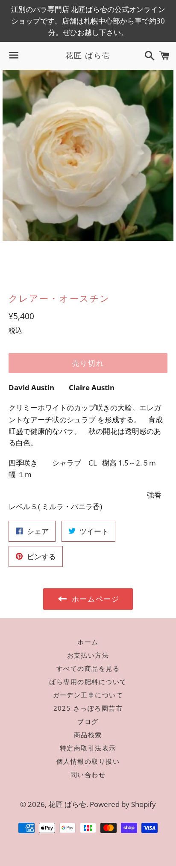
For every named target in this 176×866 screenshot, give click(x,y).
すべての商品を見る (88, 668)
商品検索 (88, 734)
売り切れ (88, 363)
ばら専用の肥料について (88, 681)
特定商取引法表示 (88, 748)
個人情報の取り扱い (88, 761)
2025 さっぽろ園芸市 (88, 708)
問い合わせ (88, 774)
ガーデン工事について (88, 695)
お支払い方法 (88, 655)
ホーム (88, 642)
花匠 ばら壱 (88, 55)
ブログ (88, 721)
